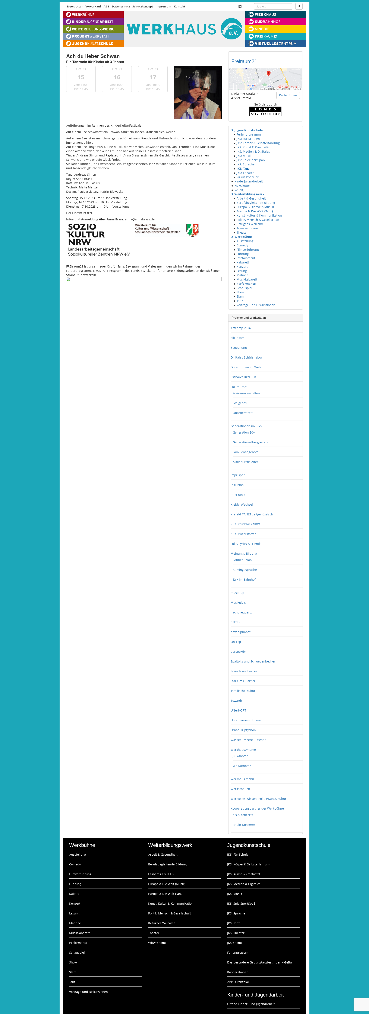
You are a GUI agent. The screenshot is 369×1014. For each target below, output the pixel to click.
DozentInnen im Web (246, 367)
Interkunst (238, 495)
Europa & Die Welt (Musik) (255, 207)
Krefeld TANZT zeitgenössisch (252, 514)
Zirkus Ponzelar (248, 177)
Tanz (240, 301)
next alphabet (240, 632)
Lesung (242, 271)
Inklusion (237, 485)
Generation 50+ (244, 432)
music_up (237, 593)
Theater (242, 232)
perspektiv (238, 651)
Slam (240, 296)
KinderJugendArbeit (248, 181)
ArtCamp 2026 (241, 328)
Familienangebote (245, 452)
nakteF (235, 622)
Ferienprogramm (249, 134)
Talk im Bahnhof (244, 579)
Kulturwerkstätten (243, 534)
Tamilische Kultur (243, 691)
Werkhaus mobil (242, 779)
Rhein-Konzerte (244, 825)
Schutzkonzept (142, 6)
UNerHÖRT (238, 710)
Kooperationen (237, 972)
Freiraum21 (244, 61)
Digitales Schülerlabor (246, 357)
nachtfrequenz (241, 612)
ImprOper (238, 475)
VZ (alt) (239, 190)
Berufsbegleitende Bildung (256, 203)
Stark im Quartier (243, 681)
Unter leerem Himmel (246, 720)
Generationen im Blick (246, 426)
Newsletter (75, 6)
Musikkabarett (247, 279)
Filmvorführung (248, 249)
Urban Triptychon (243, 730)
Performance (246, 284)
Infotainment (246, 258)
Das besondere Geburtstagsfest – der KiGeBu (259, 962)
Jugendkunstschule (248, 130)
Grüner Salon (242, 560)
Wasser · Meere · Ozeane (248, 740)
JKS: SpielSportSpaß (251, 160)
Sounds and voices (244, 671)
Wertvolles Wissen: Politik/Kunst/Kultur (258, 799)
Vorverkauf (93, 6)
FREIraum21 (239, 387)
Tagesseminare (247, 228)
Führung (243, 254)
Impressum (163, 6)
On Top (236, 642)
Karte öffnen (288, 95)
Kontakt (179, 6)
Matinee (242, 275)
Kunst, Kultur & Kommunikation (259, 215)
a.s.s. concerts (243, 815)
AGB (106, 6)
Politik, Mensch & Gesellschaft (258, 220)
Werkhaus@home (243, 750)
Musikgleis (238, 602)
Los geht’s (240, 403)
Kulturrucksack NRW (245, 524)
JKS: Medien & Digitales (253, 151)
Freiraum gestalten (246, 393)
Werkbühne (243, 237)
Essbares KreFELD (243, 377)
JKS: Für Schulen (248, 139)
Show (240, 292)
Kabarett (243, 262)
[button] (232, 130)
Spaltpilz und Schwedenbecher (253, 661)
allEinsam (238, 338)
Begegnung (239, 348)
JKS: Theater (245, 173)
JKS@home (240, 756)
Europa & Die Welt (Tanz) (255, 211)
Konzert (242, 267)
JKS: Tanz (243, 168)
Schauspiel (244, 288)
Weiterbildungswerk (249, 194)
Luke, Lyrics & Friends (246, 544)
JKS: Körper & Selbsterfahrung (258, 143)
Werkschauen (240, 789)
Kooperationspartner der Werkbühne (257, 808)
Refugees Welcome (250, 224)
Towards (237, 701)
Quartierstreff (243, 413)
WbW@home (242, 766)
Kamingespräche (245, 570)
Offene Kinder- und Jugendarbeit (251, 1004)
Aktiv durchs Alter (245, 462)
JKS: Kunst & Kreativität (253, 147)
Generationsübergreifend (251, 442)
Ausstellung (245, 241)
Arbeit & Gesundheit (251, 198)
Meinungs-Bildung (244, 553)
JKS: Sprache (246, 164)
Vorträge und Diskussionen (256, 305)
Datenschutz (121, 6)
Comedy (242, 245)
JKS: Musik (244, 156)
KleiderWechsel (242, 504)
